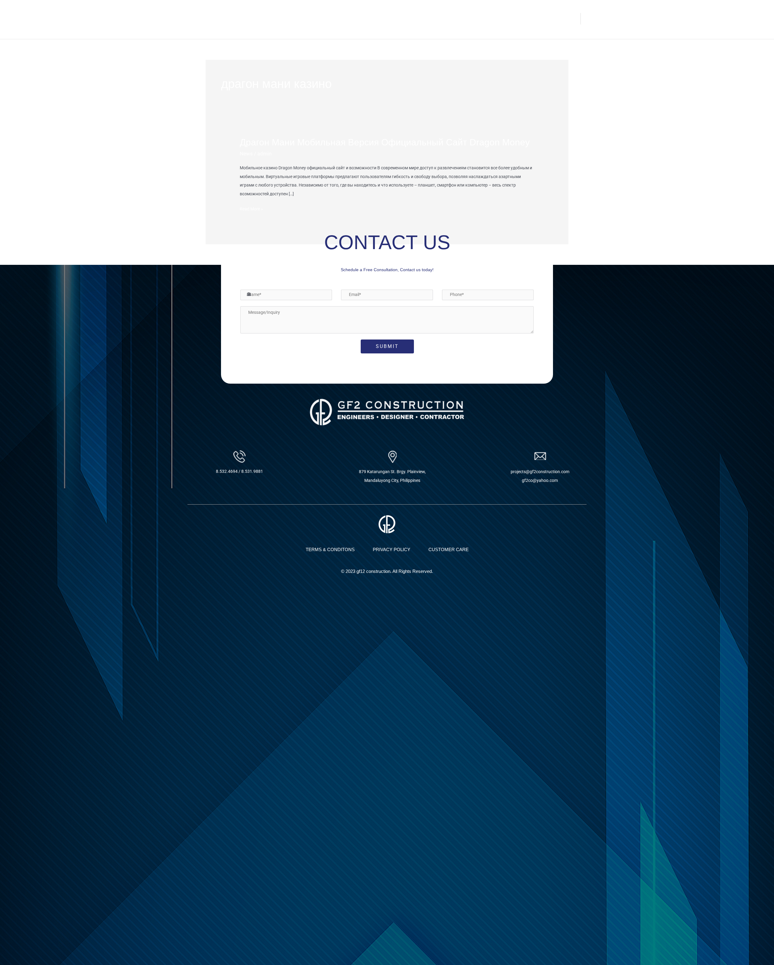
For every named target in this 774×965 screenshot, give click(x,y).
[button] (539, 19)
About (485, 18)
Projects (536, 18)
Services (509, 18)
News (246, 154)
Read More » (251, 208)
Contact (567, 18)
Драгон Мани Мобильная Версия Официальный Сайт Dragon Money (385, 142)
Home (463, 18)
